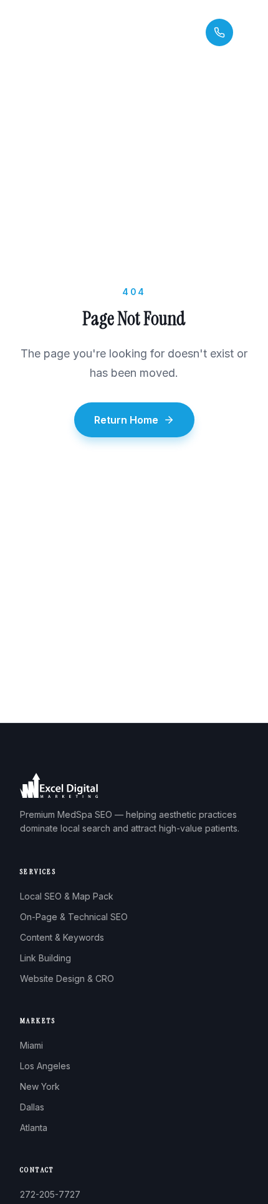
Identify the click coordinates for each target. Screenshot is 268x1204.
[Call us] (219, 32)
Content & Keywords (62, 937)
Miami (31, 1045)
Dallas (32, 1107)
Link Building (45, 958)
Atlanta (33, 1127)
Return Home (126, 420)
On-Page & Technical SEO (74, 916)
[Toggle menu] (251, 33)
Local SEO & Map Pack (66, 896)
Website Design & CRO (67, 978)
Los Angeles (45, 1066)
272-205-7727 (50, 1194)
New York (40, 1086)
